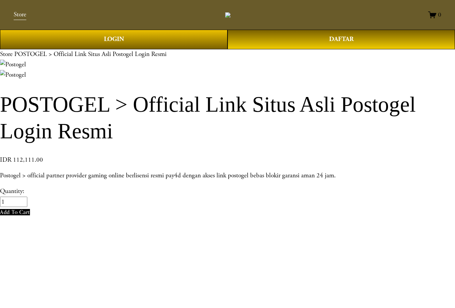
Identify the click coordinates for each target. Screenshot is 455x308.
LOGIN (114, 39)
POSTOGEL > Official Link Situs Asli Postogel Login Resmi (90, 54)
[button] (15, 212)
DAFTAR (341, 39)
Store (6, 54)
